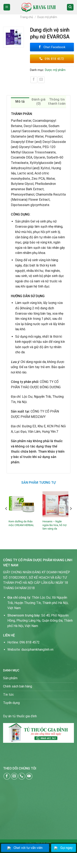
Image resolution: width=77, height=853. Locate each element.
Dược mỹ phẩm (47, 17)
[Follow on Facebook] (6, 776)
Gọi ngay (66, 848)
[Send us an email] (14, 776)
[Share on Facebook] (33, 79)
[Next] (71, 517)
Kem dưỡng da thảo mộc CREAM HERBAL (21, 523)
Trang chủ (26, 17)
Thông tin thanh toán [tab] (57, 101)
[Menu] (6, 7)
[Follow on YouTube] (29, 776)
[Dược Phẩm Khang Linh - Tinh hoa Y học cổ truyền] (38, 7)
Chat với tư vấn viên (28, 848)
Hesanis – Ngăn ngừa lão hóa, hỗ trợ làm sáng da (55, 525)
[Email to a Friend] (41, 79)
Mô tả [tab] (20, 101)
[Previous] (6, 517)
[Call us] (21, 776)
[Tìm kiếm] (70, 7)
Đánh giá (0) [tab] (39, 101)
